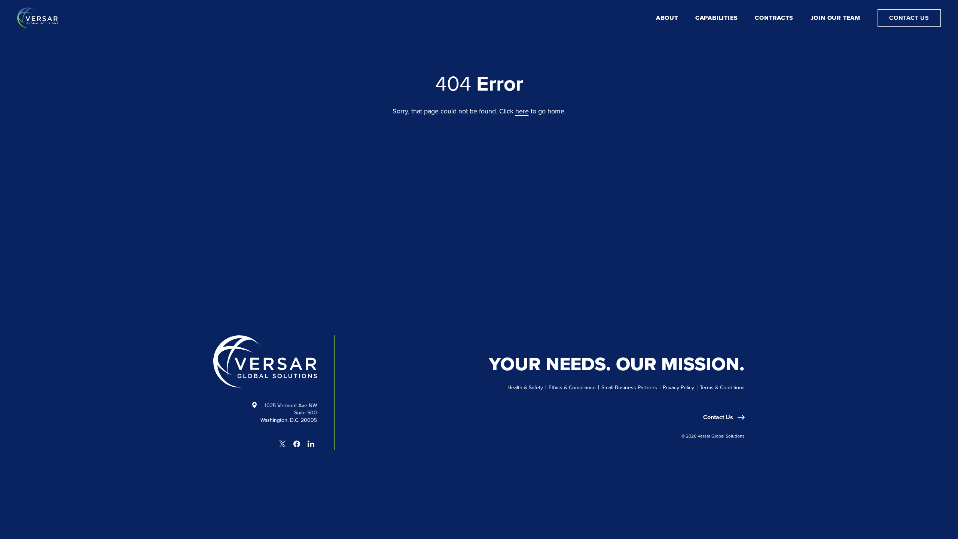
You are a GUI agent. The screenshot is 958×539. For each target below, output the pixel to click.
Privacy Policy (678, 387)
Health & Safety (525, 387)
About (667, 17)
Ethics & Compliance (572, 387)
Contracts (774, 17)
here (522, 111)
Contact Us (909, 17)
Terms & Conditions (722, 387)
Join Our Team (835, 17)
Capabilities (716, 17)
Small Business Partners (629, 387)
